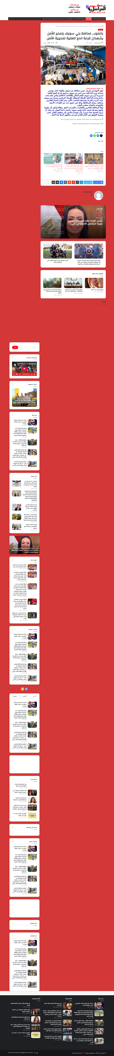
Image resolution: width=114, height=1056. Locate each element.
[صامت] (17, 374)
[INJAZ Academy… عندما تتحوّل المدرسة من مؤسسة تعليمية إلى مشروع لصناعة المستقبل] (32, 442)
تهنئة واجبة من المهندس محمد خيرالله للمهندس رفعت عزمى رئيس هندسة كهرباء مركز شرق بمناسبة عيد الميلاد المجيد (20, 576)
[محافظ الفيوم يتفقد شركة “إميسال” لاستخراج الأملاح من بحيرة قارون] (67, 1031)
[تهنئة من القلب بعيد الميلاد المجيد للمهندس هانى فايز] (32, 567)
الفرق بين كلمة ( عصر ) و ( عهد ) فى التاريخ (19, 814)
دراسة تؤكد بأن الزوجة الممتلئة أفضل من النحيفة (19, 799)
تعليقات (15, 696)
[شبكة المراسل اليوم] (87, 8)
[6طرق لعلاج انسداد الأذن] (94, 283)
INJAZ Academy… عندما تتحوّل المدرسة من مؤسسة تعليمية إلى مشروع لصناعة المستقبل (25, 402)
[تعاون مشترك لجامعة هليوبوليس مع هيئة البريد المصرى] (16, 527)
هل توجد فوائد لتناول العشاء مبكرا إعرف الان (53, 1004)
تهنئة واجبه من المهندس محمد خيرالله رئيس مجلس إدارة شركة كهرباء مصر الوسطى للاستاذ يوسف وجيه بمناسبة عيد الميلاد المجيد (19, 604)
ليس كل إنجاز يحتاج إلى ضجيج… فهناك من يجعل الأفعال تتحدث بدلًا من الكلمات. (31, 507)
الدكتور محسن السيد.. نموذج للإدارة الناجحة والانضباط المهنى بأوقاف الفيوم (86, 222)
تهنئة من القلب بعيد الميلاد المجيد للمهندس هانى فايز (19, 566)
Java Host (17, 1052)
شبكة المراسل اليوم (76, 1053)
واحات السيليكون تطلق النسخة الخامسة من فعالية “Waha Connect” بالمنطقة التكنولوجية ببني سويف (94, 166)
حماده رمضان (97, 42)
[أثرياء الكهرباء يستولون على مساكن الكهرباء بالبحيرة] (32, 793)
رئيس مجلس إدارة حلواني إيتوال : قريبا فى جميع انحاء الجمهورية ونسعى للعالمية (19, 807)
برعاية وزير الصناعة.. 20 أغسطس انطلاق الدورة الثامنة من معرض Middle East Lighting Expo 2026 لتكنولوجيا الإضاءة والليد (20, 432)
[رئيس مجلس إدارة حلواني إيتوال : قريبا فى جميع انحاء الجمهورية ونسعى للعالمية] (32, 807)
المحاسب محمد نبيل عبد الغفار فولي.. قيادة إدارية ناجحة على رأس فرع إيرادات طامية (30, 484)
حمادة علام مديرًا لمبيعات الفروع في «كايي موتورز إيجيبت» (20, 422)
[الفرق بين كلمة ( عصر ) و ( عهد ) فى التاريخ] (32, 816)
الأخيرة (34, 696)
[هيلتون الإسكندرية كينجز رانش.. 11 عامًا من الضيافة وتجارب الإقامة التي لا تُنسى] (32, 464)
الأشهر (24, 696)
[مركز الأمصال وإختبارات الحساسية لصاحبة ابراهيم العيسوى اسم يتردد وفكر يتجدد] (53, 158)
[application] (24, 369)
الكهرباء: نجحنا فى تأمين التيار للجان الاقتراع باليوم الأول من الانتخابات (53, 1037)
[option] (73, 222)
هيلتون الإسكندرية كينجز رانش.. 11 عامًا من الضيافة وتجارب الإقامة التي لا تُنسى (19, 463)
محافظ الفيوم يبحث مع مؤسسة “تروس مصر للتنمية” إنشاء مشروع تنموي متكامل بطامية (53, 1022)
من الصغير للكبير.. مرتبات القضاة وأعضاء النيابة (20, 785)
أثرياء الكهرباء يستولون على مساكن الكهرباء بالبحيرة (19, 791)
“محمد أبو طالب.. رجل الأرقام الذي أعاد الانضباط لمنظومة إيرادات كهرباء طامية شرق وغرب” (19, 616)
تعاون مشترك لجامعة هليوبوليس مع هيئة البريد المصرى (30, 526)
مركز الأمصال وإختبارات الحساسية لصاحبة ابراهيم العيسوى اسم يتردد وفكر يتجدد (54, 166)
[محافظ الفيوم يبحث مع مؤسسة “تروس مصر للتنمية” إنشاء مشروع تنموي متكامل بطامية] (67, 1023)
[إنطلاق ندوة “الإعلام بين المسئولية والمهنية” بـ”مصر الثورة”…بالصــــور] (73, 283)
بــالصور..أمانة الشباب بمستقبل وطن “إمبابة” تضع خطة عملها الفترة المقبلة (52, 291)
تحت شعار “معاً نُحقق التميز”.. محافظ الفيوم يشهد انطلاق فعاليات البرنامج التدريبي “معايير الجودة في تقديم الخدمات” (52, 1013)
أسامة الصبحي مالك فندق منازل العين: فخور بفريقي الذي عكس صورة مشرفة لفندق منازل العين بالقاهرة (30, 517)
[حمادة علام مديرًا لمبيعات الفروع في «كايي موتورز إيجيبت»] (32, 422)
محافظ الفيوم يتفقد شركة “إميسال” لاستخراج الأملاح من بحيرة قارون (52, 1030)
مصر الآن (95, 26)
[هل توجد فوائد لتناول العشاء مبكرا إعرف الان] (67, 1005)
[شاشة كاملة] (14, 374)
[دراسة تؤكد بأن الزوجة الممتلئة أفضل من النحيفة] (32, 800)
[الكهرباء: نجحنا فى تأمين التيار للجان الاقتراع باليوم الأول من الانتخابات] (67, 1038)
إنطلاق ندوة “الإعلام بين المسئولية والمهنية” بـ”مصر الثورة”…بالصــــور (73, 290)
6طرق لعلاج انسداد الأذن (97, 290)
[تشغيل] (35, 374)
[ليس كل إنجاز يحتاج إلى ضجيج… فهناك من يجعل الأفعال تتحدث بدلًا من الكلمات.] (16, 507)
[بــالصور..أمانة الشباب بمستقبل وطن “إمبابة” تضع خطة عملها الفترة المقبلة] (52, 283)
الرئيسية (100, 26)
